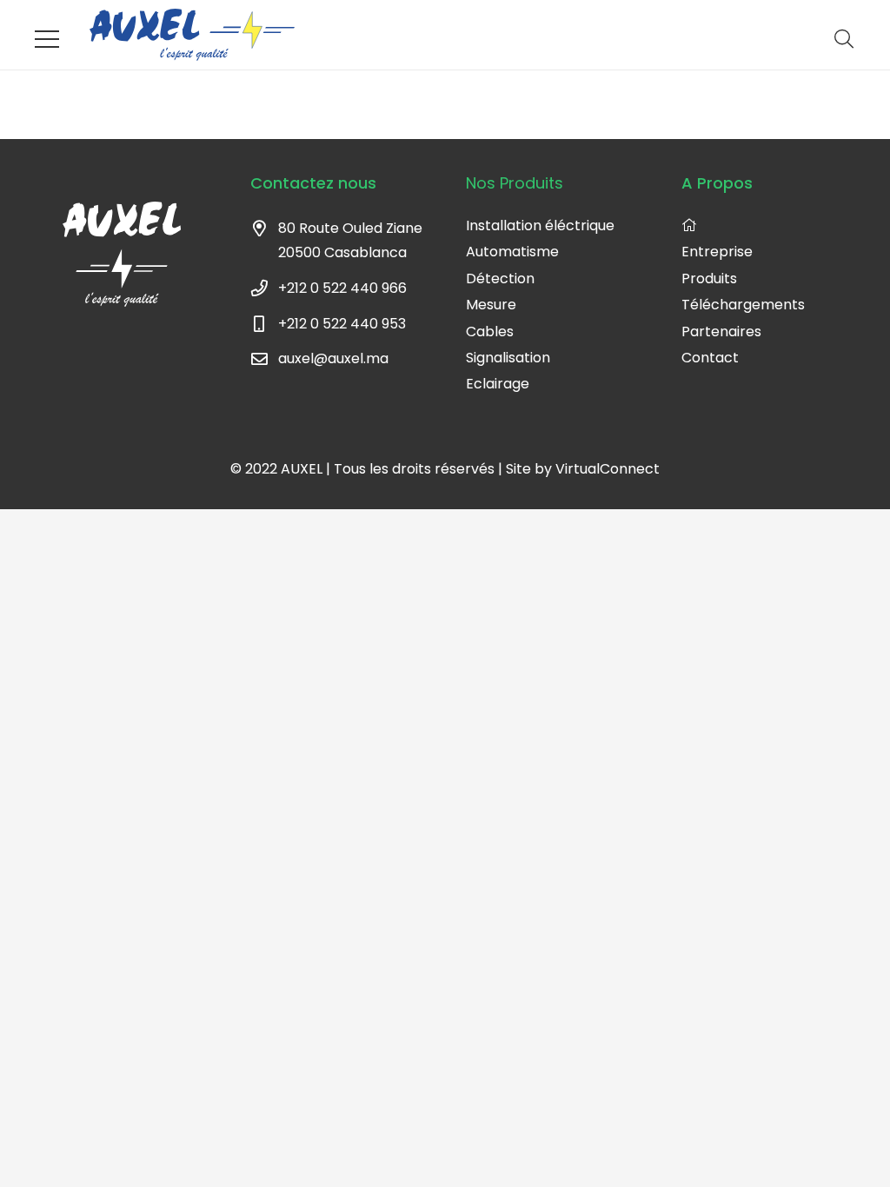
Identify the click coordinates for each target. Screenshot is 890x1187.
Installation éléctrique (540, 225)
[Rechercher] (844, 39)
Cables (490, 332)
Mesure (491, 305)
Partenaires (721, 332)
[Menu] (46, 39)
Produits (709, 278)
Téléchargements (743, 305)
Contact (710, 358)
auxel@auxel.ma (333, 358)
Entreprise (717, 252)
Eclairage (497, 384)
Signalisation (508, 358)
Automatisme (512, 252)
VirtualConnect (607, 469)
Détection (500, 278)
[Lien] (192, 35)
